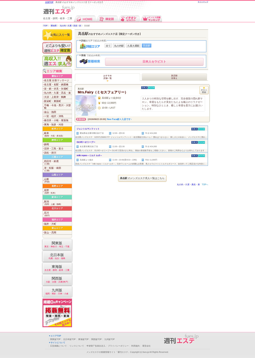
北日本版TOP (69, 339)
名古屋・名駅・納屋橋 (56, 84)
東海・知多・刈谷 (53, 124)
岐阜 (53, 134)
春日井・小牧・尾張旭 (56, 120)
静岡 (46, 144)
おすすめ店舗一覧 (107, 77)
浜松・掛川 (50, 152)
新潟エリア (57, 197)
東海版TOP (83, 339)
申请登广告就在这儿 (96, 346)
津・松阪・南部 (52, 169)
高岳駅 (146, 45)
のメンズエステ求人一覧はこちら (142, 178)
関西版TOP (96, 339)
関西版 (57, 279)
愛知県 (54, 26)
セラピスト (154, 61)
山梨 (47, 180)
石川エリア (57, 208)
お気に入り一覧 (60, 34)
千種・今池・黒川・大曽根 (57, 106)
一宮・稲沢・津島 (53, 116)
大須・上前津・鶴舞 (55, 97)
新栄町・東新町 (52, 101)
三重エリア (57, 157)
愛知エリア (57, 76)
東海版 (56, 268)
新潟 (52, 202)
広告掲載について (58, 346)
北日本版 (57, 256)
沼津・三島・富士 (53, 148)
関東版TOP (55, 339)
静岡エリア (57, 140)
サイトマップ (203, 2)
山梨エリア (57, 174)
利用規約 (135, 346)
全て (108, 45)
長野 (49, 191)
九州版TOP (109, 339)
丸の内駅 (119, 45)
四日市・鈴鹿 (51, 162)
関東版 (56, 244)
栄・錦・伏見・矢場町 (56, 88)
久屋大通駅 (133, 45)
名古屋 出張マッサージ (56, 80)
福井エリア (57, 219)
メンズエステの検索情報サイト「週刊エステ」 (108, 352)
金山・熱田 (50, 112)
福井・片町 (50, 223)
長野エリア (57, 186)
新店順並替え (174, 77)
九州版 (56, 291)
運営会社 (146, 346)
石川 (47, 213)
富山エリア (57, 228)
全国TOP (49, 2)
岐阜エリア (57, 128)
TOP (45, 26)
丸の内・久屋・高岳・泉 (70, 26)
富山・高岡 (50, 232)
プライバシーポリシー (118, 346)
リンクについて (76, 346)
